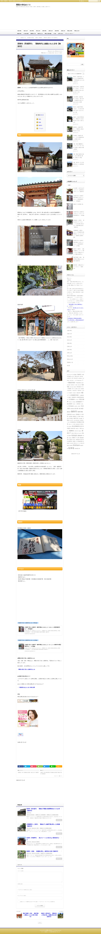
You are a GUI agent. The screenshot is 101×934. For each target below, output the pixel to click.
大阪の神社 (19, 30)
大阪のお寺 (25, 30)
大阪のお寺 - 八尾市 (35, 828)
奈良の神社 (32, 30)
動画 (40, 122)
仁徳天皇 (81, 376)
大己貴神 (70, 392)
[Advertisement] (50, 19)
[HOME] (81, 0)
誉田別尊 (78, 439)
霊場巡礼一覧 (33, 33)
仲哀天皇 (76, 378)
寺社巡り (74, 403)
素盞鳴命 (71, 430)
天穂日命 (70, 401)
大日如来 (74, 392)
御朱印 (40, 125)
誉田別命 (73, 439)
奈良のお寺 (38, 30)
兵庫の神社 (44, 30)
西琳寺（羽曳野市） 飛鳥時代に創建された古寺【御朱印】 (39, 45)
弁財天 (79, 406)
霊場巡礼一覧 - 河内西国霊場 (40, 814)
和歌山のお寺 (76, 30)
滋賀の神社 (19, 33)
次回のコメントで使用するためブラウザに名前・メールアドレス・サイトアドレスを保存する (37, 901)
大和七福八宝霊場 (73, 386)
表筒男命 (70, 437)
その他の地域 (25, 33)
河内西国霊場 (73, 422)
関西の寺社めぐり (23, 5)
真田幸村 (69, 426)
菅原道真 (74, 435)
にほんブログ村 (20, 735)
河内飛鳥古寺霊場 (53, 772)
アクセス (41, 128)
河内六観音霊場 (47, 772)
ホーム (40, 922)
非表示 (41, 115)
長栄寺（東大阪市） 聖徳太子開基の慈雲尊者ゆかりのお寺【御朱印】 (43, 809)
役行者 (76, 408)
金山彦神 (71, 443)
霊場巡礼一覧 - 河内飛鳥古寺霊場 (24, 772)
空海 (81, 428)
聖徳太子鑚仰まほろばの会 (76, 433)
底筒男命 (75, 406)
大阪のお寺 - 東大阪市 (30, 814)
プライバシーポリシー (69, 33)
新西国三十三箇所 (76, 416)
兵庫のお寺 (51, 30)
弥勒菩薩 (72, 408)
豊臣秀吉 (70, 441)
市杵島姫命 (71, 406)
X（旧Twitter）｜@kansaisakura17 (76, 319)
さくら (61, 775)
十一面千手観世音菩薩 (77, 380)
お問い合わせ (60, 33)
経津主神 (76, 430)
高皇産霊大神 (77, 448)
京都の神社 (57, 30)
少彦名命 (78, 403)
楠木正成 (76, 418)
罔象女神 (79, 430)
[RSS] (79, 0)
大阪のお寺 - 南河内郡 (35, 853)
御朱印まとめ (40, 33)
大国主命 (79, 390)
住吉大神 (71, 380)
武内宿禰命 (80, 418)
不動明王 (79, 374)
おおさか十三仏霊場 (71, 374)
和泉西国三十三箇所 (74, 384)
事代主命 (72, 376)
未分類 (68, 365)
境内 (40, 119)
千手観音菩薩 (78, 382)
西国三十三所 (75, 437)
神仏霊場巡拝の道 (77, 426)
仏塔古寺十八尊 (70, 378)
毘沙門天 (71, 420)
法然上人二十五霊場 (72, 424)
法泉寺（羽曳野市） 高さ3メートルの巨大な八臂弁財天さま (42, 838)
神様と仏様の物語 (48, 33)
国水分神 (79, 384)
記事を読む (59, 820)
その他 (54, 33)
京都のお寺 (63, 30)
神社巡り (77, 428)
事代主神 (77, 376)
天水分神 (76, 399)
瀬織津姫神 (78, 424)
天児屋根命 (72, 399)
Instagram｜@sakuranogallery (75, 318)
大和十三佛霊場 (81, 388)
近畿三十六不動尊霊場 (77, 441)
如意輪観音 (79, 401)
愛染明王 (73, 414)
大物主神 (78, 392)
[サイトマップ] (82, 0)
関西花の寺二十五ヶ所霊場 (78, 443)
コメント (57, 775)
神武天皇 (73, 428)
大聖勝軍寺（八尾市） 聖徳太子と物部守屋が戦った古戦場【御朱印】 (43, 825)
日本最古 (71, 418)
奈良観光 (73, 401)
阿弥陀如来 (76, 445)
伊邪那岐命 (80, 378)
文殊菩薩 (70, 416)
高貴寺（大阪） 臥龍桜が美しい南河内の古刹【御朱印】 (42, 851)
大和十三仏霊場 (74, 388)
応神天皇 (69, 414)
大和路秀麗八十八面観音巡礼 (72, 390)
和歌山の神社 (69, 30)
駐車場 (71, 448)
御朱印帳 (80, 412)
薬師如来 (43, 773)
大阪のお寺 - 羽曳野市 (35, 772)
